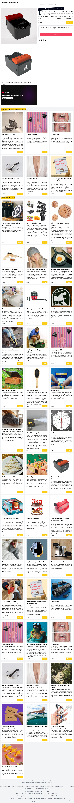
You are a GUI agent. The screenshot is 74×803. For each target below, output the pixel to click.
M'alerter (56, 34)
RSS (72, 801)
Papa (47, 791)
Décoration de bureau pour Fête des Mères (53, 798)
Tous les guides (18, 4)
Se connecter (44, 4)
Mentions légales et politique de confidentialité (57, 801)
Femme (37, 791)
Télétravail (54, 796)
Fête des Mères (28, 793)
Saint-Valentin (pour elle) (50, 793)
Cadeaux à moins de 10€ (31, 786)
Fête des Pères (38, 793)
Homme (42, 791)
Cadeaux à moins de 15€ (46, 786)
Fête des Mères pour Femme (32, 798)
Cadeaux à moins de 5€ (17, 786)
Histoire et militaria (44, 796)
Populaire (10, 4)
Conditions (40, 801)
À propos (33, 801)
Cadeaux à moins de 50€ (41, 788)
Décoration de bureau (32, 796)
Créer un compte (52, 4)
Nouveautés (4, 4)
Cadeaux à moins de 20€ (60, 786)
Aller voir (69, 22)
